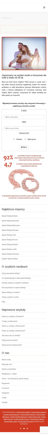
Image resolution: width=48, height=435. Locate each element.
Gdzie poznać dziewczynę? (12, 345)
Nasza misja (6, 359)
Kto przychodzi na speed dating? (14, 287)
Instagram (5, 393)
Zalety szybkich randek (10, 297)
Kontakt (4, 402)
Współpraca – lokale (9, 374)
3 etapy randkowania (9, 321)
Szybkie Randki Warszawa (18, 417)
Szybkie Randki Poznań (21, 419)
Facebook (5, 388)
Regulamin (6, 383)
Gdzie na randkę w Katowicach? (13, 331)
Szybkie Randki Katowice (12, 414)
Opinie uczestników (9, 369)
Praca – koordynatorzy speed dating (15, 378)
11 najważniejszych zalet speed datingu (16, 278)
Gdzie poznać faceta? (10, 340)
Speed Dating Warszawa (11, 225)
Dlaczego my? (7, 364)
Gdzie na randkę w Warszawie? (13, 326)
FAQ (3, 302)
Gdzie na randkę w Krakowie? (13, 316)
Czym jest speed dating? (11, 273)
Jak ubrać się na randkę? (11, 335)
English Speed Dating (10, 259)
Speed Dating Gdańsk (10, 244)
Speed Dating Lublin (9, 249)
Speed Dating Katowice (10, 221)
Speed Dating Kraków (10, 216)
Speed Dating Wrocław (10, 230)
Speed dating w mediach (11, 292)
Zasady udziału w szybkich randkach (15, 283)
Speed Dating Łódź (9, 235)
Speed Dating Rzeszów (10, 254)
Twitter (4, 397)
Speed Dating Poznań (10, 240)
